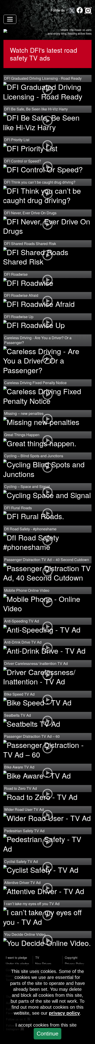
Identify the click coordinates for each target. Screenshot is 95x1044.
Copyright (71, 957)
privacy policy (64, 1013)
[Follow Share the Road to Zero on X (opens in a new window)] (71, 10)
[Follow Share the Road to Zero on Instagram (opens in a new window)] (88, 10)
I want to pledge (16, 957)
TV (37, 957)
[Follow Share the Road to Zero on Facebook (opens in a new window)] (80, 10)
